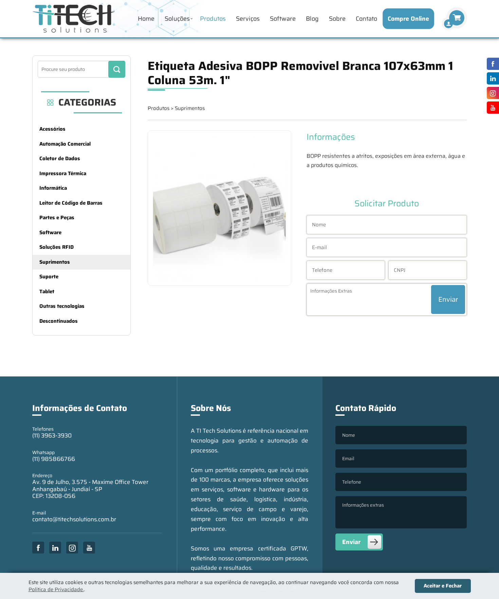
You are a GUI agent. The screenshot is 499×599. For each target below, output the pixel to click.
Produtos (213, 18)
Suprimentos (54, 262)
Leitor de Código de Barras (71, 203)
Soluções (177, 18)
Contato (366, 18)
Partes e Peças (56, 217)
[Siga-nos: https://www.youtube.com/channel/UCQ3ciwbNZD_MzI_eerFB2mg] (491, 107)
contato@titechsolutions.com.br (74, 519)
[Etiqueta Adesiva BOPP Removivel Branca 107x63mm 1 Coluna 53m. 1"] (219, 208)
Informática (53, 188)
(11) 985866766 (53, 458)
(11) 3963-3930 (52, 435)
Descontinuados (58, 321)
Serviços (248, 18)
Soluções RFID (56, 247)
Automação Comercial (65, 144)
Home (146, 18)
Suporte (48, 277)
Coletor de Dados (59, 158)
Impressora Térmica (62, 173)
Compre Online (408, 18)
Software (283, 18)
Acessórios (52, 129)
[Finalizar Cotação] (456, 17)
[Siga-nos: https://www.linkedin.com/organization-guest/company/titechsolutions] (491, 78)
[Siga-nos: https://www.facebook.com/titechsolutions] (491, 64)
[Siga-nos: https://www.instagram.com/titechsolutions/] (491, 93)
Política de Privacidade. (56, 589)
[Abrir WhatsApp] (482, 582)
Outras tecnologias (62, 306)
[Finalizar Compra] (448, 23)
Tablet (46, 291)
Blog (312, 18)
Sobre (337, 18)
